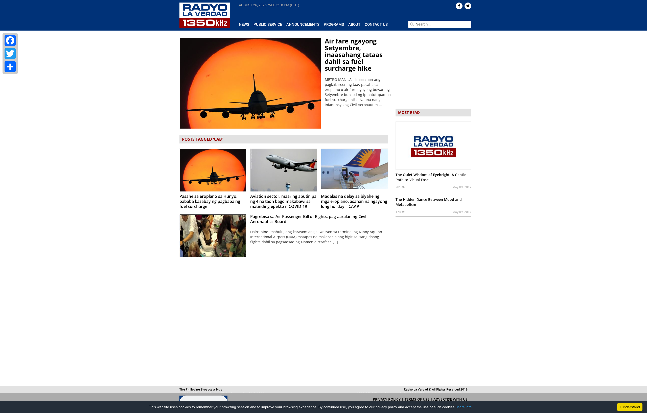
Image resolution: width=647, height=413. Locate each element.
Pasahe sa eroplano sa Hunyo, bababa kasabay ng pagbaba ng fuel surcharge (209, 201)
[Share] (10, 66)
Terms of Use (417, 399)
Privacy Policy (387, 399)
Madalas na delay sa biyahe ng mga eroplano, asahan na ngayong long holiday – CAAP (354, 201)
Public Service (267, 24)
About (354, 24)
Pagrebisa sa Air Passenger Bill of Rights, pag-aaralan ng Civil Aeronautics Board (308, 219)
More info (464, 407)
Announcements (302, 24)
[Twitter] (10, 53)
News (244, 24)
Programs (334, 24)
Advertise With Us (450, 399)
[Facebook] (10, 40)
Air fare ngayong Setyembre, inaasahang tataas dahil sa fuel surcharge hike (353, 54)
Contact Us (376, 24)
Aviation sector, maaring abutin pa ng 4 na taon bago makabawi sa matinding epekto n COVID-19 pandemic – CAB (283, 203)
